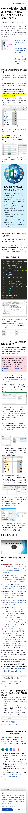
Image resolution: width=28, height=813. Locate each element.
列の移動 (5, 602)
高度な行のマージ (20, 645)
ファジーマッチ (21, 588)
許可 (7, 809)
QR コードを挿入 (17, 639)
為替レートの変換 (16, 643)
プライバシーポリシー (9, 806)
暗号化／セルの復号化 (16, 617)
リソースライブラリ (13, 613)
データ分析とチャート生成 (14, 570)
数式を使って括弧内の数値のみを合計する (20, 42)
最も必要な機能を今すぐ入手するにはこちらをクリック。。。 (13, 671)
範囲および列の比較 (10, 604)
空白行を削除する (19, 577)
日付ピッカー (12, 615)
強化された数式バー (18, 609)
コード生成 (13, 568)
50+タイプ (15, 633)
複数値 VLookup (15, 586)
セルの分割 (6, 647)
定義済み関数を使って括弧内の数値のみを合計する (20, 50)
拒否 (19, 809)
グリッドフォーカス (16, 607)
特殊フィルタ (11, 622)
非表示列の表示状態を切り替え (17, 602)
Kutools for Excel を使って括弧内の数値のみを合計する (21, 59)
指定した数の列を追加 (19, 600)
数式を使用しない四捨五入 (17, 581)
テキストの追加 (10, 631)
